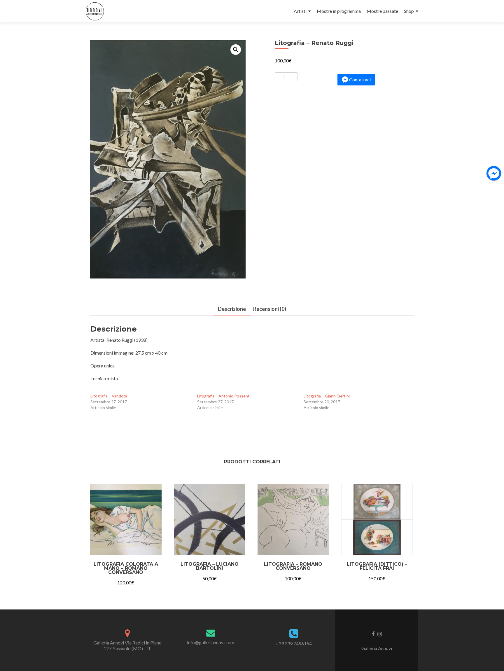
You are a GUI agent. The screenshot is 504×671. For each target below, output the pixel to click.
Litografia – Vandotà (108, 395)
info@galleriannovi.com (210, 642)
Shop (409, 11)
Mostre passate (382, 11)
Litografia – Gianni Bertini (327, 395)
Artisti (300, 11)
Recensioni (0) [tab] (269, 309)
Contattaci (360, 79)
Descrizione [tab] (232, 309)
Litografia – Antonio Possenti (224, 395)
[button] (235, 49)
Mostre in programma (339, 11)
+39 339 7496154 (294, 643)
